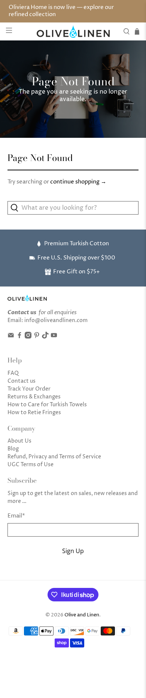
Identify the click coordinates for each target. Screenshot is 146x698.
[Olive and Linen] (73, 31)
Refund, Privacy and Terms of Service (54, 456)
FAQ (13, 373)
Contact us (21, 381)
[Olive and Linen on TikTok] (45, 336)
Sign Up (73, 551)
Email (16, 516)
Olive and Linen (81, 615)
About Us (19, 440)
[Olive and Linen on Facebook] (19, 336)
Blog (13, 448)
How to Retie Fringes (34, 412)
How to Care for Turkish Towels (47, 404)
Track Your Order (29, 388)
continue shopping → (78, 182)
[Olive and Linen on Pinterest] (36, 336)
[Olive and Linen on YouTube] (54, 336)
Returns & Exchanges (34, 396)
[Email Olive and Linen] (10, 336)
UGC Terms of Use (30, 464)
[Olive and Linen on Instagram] (28, 336)
